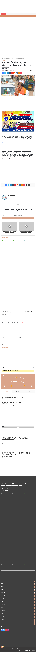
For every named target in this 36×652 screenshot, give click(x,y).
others (2, 581)
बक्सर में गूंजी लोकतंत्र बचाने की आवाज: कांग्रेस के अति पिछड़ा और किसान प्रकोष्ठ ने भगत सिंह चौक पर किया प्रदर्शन (18, 247)
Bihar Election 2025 (4, 599)
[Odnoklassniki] (19, 73)
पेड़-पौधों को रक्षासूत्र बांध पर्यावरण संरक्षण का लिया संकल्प (26, 438)
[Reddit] (14, 73)
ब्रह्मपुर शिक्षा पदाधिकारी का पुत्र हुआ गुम (8, 405)
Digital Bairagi (25, 648)
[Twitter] (5, 73)
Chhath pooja (3, 622)
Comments (29, 391)
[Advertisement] (18, 6)
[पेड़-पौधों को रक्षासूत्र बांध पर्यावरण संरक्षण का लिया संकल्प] (26, 431)
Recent (17, 391)
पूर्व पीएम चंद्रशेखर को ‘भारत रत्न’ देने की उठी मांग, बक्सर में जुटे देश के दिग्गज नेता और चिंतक (28, 313)
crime (2, 583)
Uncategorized (3, 592)
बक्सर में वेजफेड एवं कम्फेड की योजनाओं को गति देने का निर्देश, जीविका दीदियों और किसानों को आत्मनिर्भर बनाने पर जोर (9, 454)
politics (6, 58)
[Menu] (1, 16)
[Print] (29, 185)
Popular (6, 391)
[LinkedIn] (8, 73)
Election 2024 (3, 595)
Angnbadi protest (3, 602)
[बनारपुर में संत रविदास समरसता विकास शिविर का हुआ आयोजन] (26, 447)
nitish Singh (15, 648)
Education (2, 587)
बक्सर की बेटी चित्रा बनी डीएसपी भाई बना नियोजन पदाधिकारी (11, 402)
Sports (2, 589)
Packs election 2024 (4, 601)
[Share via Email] (26, 185)
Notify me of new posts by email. (8, 344)
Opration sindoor (3, 613)
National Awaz (6, 70)
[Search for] (34, 16)
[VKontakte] (17, 73)
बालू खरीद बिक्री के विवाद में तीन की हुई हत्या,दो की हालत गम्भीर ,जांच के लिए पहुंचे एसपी (15, 394)
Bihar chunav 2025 (4, 610)
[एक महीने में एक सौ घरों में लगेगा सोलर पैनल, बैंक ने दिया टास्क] (29, 573)
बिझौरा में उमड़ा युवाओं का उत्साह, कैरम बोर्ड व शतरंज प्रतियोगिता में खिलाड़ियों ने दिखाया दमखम (9, 439)
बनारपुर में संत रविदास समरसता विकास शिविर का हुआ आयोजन (26, 453)
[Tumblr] (10, 73)
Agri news (2, 598)
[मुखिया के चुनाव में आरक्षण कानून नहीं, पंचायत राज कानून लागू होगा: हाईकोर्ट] (6, 573)
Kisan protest (3, 590)
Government (3, 584)
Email (3, 337)
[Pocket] (21, 73)
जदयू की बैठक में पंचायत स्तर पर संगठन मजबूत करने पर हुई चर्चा (6, 312)
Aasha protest (3, 607)
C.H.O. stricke (3, 616)
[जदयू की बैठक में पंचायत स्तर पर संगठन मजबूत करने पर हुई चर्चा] (7, 275)
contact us (28, 650)
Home (4, 58)
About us (25, 650)
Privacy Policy (33, 650)
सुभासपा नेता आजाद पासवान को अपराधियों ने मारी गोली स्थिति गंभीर (12, 397)
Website (20, 337)
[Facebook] (3, 73)
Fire (1, 593)
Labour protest (3, 604)
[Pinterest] (12, 73)
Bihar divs (2, 619)
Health (2, 596)
